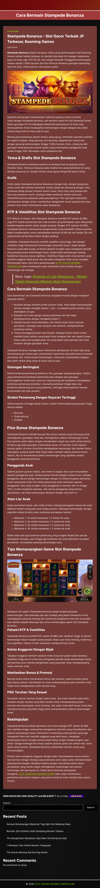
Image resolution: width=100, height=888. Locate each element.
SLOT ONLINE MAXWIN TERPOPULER (54, 884)
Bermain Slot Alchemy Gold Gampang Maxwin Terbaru (35, 831)
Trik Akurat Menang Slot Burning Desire (27, 852)
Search (6, 803)
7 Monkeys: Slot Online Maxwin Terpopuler (29, 845)
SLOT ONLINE (12, 31)
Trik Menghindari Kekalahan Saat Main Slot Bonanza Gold (37, 838)
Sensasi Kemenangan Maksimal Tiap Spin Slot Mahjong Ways (39, 824)
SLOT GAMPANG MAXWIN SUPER (37, 774)
